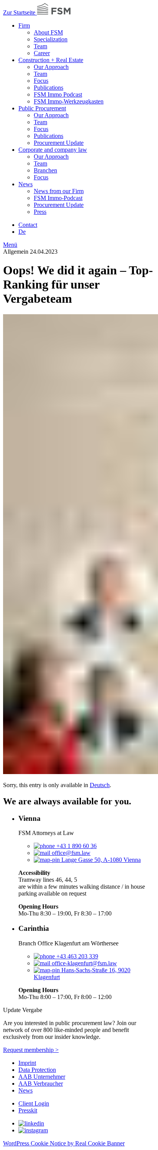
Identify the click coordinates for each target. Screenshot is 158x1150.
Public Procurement (42, 108)
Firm (24, 25)
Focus (41, 80)
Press (40, 211)
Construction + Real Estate (50, 60)
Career (42, 53)
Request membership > (31, 1050)
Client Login (33, 1103)
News (25, 184)
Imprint (27, 1063)
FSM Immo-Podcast (58, 198)
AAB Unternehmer (41, 1076)
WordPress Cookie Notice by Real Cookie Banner (64, 1143)
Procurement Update (59, 142)
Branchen (45, 170)
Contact (27, 224)
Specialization (50, 39)
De (22, 231)
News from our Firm (59, 191)
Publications (48, 87)
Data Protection (37, 1069)
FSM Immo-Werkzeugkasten (69, 101)
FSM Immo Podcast (58, 94)
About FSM (48, 32)
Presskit (27, 1110)
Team (40, 46)
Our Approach (51, 67)
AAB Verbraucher (40, 1083)
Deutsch (100, 785)
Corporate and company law (52, 149)
